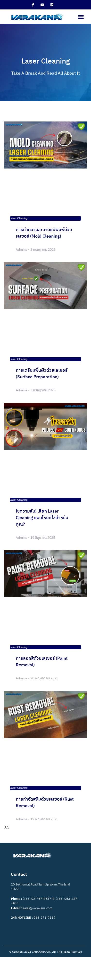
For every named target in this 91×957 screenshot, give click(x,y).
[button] (80, 16)
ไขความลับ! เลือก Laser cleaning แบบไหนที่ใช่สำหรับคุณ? (42, 518)
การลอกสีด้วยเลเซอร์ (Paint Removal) (42, 662)
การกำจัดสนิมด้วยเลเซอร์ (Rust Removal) (45, 803)
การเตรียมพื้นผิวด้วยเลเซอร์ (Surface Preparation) (41, 374)
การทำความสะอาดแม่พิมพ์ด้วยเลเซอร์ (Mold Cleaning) (44, 233)
